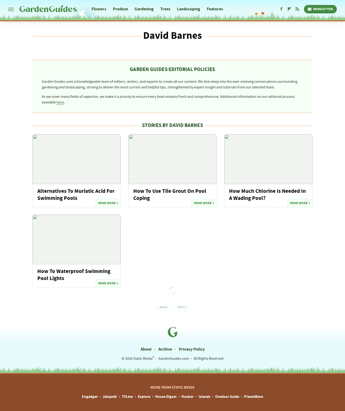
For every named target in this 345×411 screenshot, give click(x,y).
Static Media (143, 358)
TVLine (127, 396)
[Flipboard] (289, 9)
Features (215, 9)
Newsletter (323, 9)
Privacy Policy (192, 349)
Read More (107, 203)
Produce (120, 9)
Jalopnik (110, 396)
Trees (165, 9)
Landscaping (188, 9)
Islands (204, 396)
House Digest (165, 396)
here (60, 102)
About (146, 349)
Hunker (187, 396)
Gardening (144, 9)
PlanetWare (253, 396)
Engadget (90, 396)
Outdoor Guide (227, 396)
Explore (144, 396)
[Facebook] (281, 9)
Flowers (99, 9)
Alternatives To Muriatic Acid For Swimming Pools (76, 195)
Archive (165, 349)
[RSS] (297, 9)
